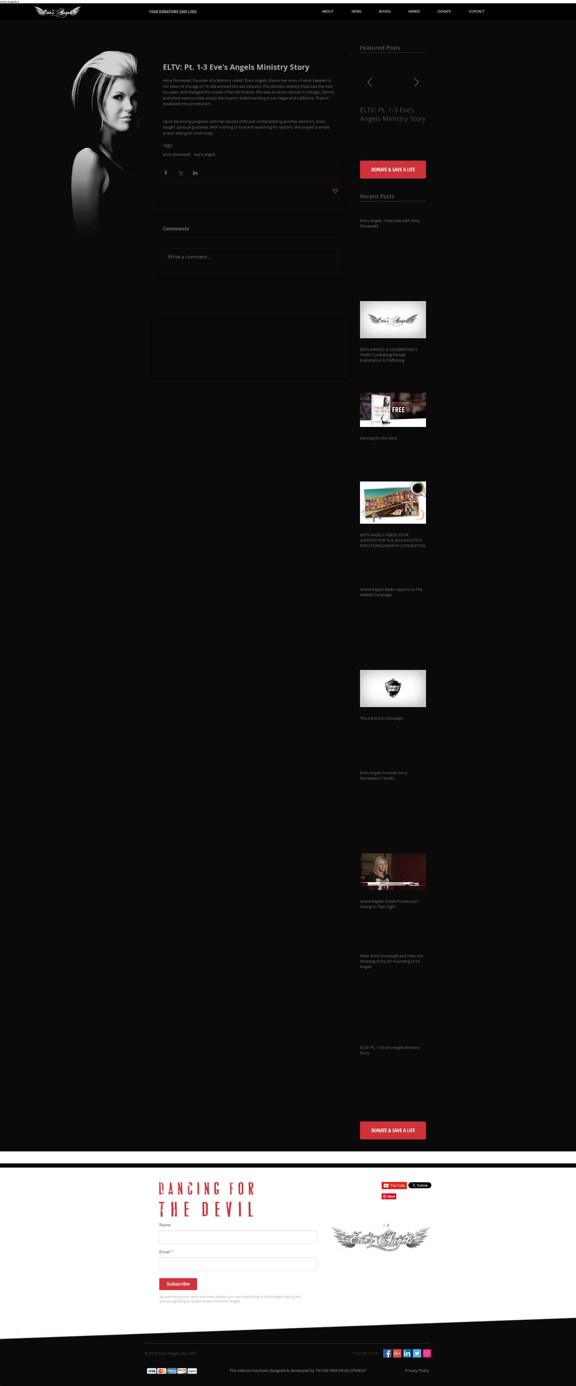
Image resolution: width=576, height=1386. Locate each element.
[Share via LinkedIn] (195, 173)
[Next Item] (416, 82)
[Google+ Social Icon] (397, 1353)
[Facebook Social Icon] (387, 1353)
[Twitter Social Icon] (417, 1353)
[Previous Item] (369, 82)
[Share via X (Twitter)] (180, 173)
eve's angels (204, 154)
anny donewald (176, 154)
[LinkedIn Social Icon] (407, 1353)
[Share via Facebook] (166, 173)
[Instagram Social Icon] (427, 1353)
